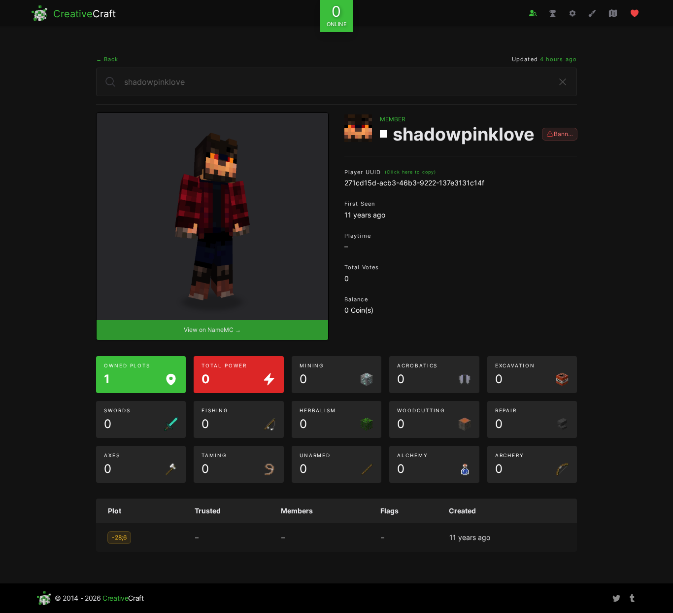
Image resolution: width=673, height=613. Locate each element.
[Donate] (634, 13)
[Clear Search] (563, 82)
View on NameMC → (212, 329)
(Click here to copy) (410, 172)
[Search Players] (533, 13)
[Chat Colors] (592, 13)
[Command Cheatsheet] (572, 13)
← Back (107, 59)
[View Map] (613, 13)
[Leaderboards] (553, 13)
